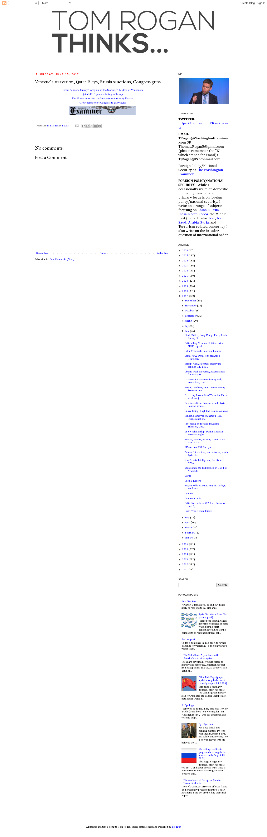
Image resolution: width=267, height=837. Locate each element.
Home (103, 253)
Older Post (163, 253)
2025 (185, 255)
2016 (185, 544)
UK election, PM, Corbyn (198, 447)
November (191, 306)
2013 (185, 559)
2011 (185, 569)
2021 (185, 276)
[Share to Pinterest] (99, 126)
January (189, 538)
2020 (185, 281)
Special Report (193, 481)
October (190, 311)
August (189, 321)
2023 (185, 266)
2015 (185, 549)
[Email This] (84, 126)
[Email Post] (76, 126)
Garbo (188, 476)
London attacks (193, 498)
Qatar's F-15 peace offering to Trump (102, 94)
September (191, 316)
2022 (185, 271)
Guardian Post (189, 601)
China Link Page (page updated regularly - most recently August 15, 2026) (213, 680)
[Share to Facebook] (95, 126)
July (187, 326)
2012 (185, 564)
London (189, 493)
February (190, 533)
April (188, 522)
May (187, 517)
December (191, 301)
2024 (185, 261)
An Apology (187, 705)
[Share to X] (91, 126)
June (187, 331)
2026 (185, 250)
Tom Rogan (53, 126)
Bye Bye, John (206, 724)
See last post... (189, 639)
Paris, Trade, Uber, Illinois (198, 511)
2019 (185, 286)
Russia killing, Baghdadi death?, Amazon (206, 411)
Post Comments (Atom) (62, 259)
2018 (185, 291)
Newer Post (42, 253)
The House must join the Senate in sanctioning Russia (102, 98)
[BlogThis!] (88, 126)
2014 (185, 554)
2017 (185, 296)
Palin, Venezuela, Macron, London (203, 351)
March (189, 527)
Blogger (176, 827)
